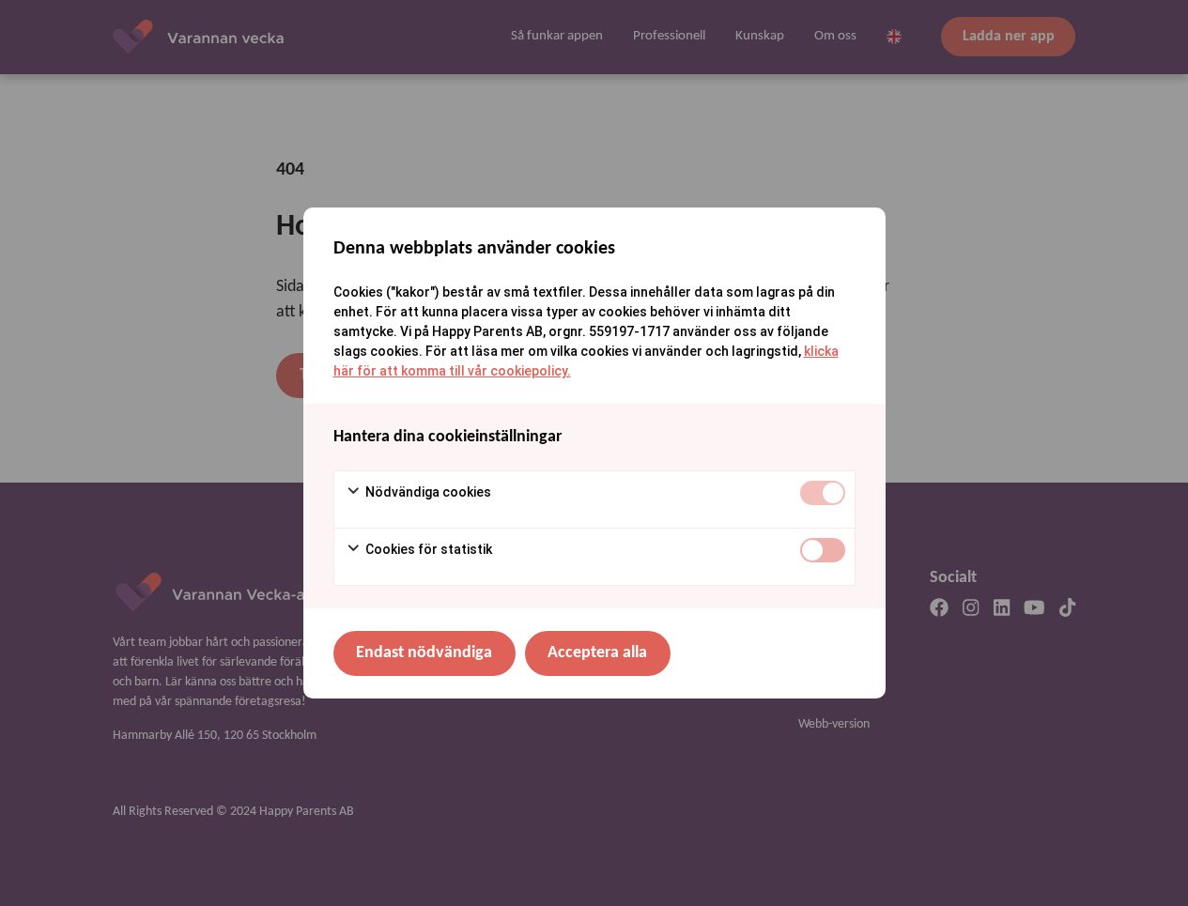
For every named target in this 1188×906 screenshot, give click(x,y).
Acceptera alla (597, 653)
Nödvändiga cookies (427, 491)
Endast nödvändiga (424, 653)
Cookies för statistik (427, 549)
